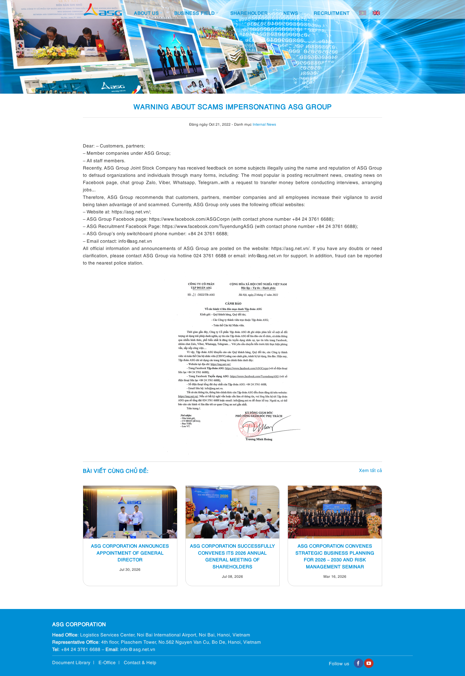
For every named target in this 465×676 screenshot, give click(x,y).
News (290, 13)
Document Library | (75, 662)
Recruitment (332, 13)
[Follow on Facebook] (358, 663)
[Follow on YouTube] (369, 663)
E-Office (107, 662)
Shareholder (249, 13)
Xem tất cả (370, 470)
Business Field (194, 13)
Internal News (264, 123)
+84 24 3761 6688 (80, 649)
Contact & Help (140, 662)
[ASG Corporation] (103, 9)
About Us (146, 13)
